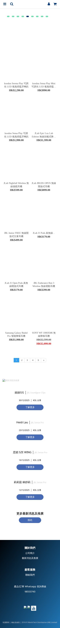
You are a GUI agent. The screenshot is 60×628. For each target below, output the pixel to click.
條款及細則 (15, 623)
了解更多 (30, 407)
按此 (30, 520)
